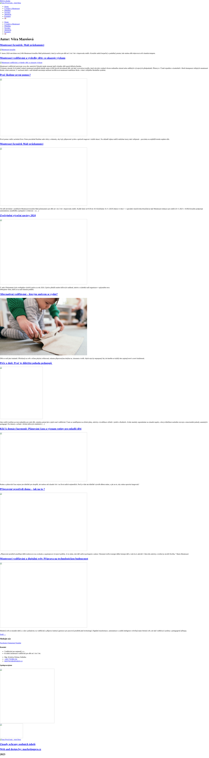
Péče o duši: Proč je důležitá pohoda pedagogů (26, 363)
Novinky (7, 12)
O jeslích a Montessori (12, 8)
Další (3, 634)
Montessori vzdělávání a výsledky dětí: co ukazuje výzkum (32, 58)
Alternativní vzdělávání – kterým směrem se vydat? (29, 294)
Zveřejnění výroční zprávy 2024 (18, 215)
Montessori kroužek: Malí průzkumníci (22, 45)
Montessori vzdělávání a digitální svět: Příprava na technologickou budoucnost (44, 558)
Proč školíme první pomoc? (15, 74)
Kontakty (7, 16)
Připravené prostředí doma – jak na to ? (22, 489)
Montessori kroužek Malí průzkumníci (21, 143)
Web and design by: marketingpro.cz (20, 749)
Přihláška (7, 10)
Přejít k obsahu (5, 1)
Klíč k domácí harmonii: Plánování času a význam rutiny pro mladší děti (40, 428)
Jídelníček (7, 14)
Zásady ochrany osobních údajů (17, 744)
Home (6, 7)
